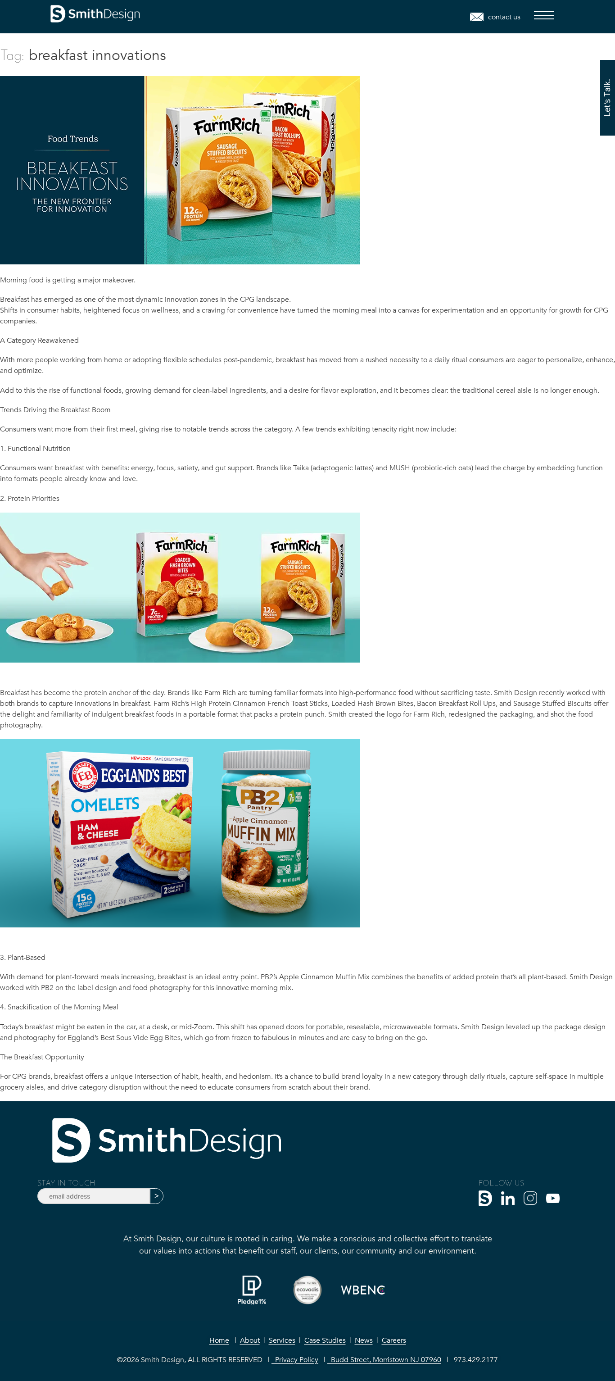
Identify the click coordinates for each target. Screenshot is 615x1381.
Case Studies (325, 1340)
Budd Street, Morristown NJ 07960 (384, 1360)
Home (219, 1340)
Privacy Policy (294, 1360)
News (364, 1340)
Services (282, 1340)
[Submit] (156, 1196)
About (250, 1340)
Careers (394, 1340)
